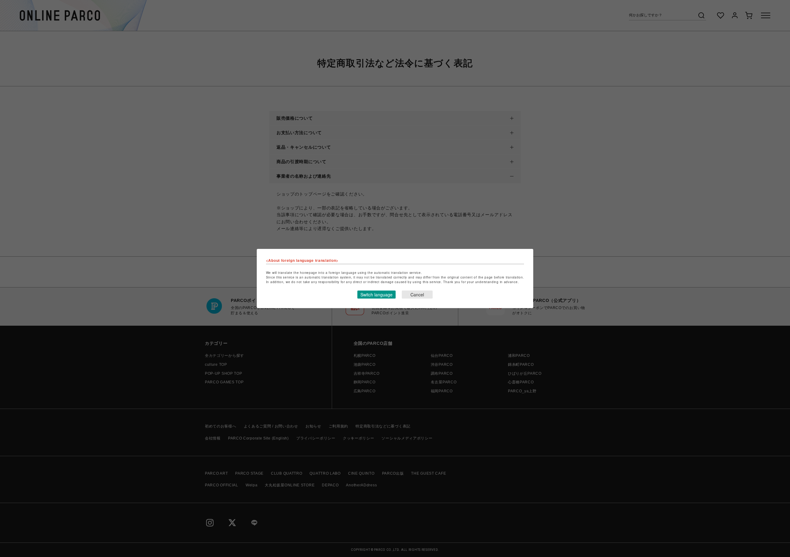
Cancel (417, 294)
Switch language (376, 294)
